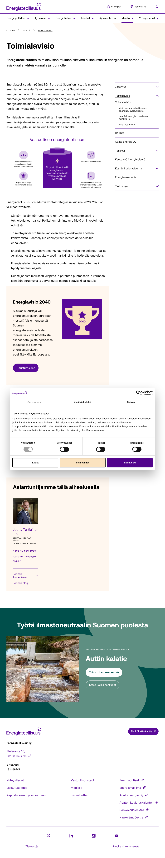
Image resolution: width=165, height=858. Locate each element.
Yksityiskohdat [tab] (82, 402)
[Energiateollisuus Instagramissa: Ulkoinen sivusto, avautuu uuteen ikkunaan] (94, 836)
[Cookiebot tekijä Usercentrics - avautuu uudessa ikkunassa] (138, 393)
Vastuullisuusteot (82, 780)
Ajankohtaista (107, 18)
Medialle (76, 788)
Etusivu (10, 30)
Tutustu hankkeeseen (102, 672)
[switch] (64, 449)
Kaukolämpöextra (131, 817)
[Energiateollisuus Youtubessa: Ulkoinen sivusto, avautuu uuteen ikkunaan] (116, 835)
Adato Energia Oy (131, 795)
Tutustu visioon (25, 368)
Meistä (26, 31)
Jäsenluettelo (80, 795)
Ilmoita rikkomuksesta (126, 846)
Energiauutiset (129, 780)
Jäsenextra (140, 6)
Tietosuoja (31, 846)
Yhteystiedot (15, 780)
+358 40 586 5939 (24, 550)
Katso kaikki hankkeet (102, 684)
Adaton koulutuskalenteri (137, 802)
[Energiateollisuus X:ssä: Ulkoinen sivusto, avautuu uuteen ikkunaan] (48, 835)
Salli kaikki (130, 462)
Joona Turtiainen (25, 530)
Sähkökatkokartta (141, 731)
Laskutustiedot (16, 788)
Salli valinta (82, 462)
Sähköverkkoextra (132, 810)
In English (116, 6)
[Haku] (157, 7)
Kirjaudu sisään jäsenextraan (26, 795)
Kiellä (35, 462)
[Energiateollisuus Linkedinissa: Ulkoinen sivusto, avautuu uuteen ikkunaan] (71, 836)
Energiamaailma (130, 788)
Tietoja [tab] (131, 402)
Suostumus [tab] (34, 402)
